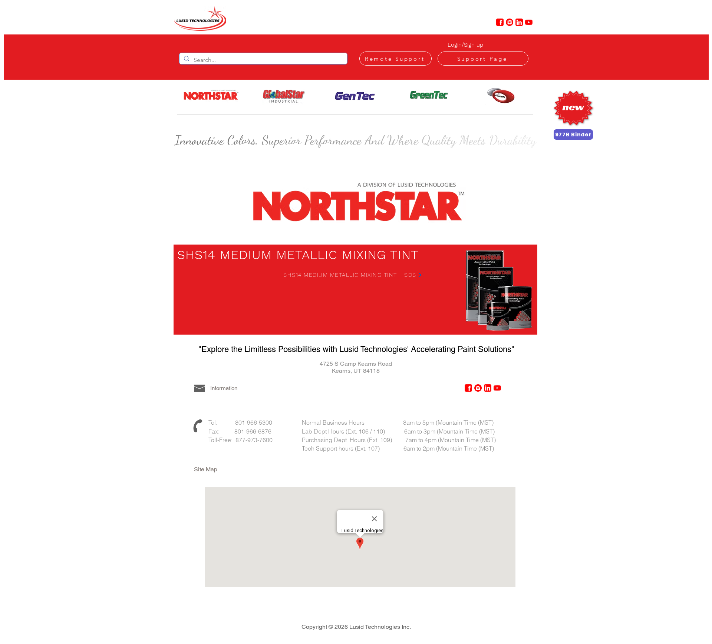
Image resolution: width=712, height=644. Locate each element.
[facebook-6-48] (500, 22)
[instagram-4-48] (509, 22)
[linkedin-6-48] (519, 22)
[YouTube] (529, 22)
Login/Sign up (465, 45)
